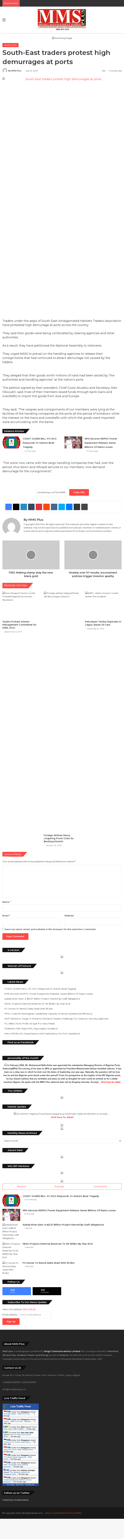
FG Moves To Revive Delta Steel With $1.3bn (28, 1008)
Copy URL (79, 492)
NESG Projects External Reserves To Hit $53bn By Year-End (37, 1003)
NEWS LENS (10, 45)
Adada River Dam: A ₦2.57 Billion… (20, 1428)
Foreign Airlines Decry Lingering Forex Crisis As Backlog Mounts (58, 838)
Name (6, 902)
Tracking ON (29, 1485)
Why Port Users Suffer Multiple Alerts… (19, 1450)
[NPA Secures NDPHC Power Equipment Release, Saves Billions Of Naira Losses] (73, 442)
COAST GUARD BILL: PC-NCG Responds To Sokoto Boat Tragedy (40, 442)
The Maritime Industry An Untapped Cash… (17, 1473)
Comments (100, 1186)
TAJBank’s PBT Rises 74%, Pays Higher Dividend (30, 1028)
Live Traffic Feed (20, 1406)
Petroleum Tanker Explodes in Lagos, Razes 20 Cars (103, 623)
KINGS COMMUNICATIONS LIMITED (63, 1513)
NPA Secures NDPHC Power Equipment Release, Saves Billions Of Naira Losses (101, 442)
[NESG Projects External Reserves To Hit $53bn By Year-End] (11, 1250)
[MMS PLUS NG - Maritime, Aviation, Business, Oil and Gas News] (62, 20)
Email (6, 915)
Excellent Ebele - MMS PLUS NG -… (18, 1414)
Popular (59, 1186)
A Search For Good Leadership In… (18, 1442)
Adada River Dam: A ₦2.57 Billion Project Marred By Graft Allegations (42, 998)
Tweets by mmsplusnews (15, 1500)
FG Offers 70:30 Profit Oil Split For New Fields (29, 1023)
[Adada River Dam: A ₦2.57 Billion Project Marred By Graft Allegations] (11, 1231)
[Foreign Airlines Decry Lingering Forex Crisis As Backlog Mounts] (62, 711)
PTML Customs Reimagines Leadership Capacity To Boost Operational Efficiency (48, 1013)
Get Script (10, 1485)
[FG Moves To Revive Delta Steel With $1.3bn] (11, 1268)
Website (69, 915)
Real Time (19, 1485)
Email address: (10, 1314)
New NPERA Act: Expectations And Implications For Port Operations (42, 1033)
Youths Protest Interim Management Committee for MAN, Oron (19, 624)
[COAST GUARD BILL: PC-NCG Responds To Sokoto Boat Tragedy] (11, 442)
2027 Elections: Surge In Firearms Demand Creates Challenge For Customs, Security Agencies (56, 1018)
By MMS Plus (14, 71)
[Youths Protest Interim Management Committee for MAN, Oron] (20, 605)
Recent (21, 1186)
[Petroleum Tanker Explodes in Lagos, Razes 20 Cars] (103, 605)
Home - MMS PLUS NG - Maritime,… (18, 1421)
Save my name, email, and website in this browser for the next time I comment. (50, 929)
